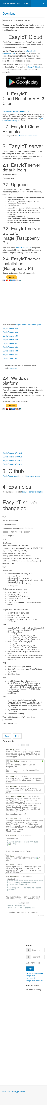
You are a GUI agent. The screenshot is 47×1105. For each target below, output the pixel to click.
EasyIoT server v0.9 (23, 247)
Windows (27, 20)
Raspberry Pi (19, 20)
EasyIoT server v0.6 (10, 339)
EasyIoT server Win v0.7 (12, 460)
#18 (7, 876)
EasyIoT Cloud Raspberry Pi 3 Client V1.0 (17, 111)
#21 (7, 835)
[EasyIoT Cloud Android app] (23, 81)
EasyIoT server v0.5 (10, 343)
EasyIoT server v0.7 (10, 336)
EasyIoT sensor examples (28, 136)
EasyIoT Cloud (34, 67)
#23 (7, 796)
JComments (41, 915)
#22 (7, 818)
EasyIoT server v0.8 (10, 332)
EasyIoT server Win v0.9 (12, 453)
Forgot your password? (35, 980)
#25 (7, 776)
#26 (7, 761)
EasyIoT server (8, 20)
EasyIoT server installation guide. (28, 324)
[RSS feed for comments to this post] (16, 741)
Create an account (33, 973)
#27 (7, 749)
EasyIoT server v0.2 (10, 354)
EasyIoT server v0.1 (10, 358)
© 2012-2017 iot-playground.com (14, 1091)
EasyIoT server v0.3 (10, 350)
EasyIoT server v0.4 (10, 347)
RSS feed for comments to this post (21, 907)
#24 (7, 786)
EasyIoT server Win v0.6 (12, 464)
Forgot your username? (30, 976)
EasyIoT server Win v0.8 (12, 456)
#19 (7, 864)
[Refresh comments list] (19, 741)
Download (9, 13)
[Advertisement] (12, 963)
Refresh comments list (16, 905)
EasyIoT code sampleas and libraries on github (21, 476)
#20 (7, 856)
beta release (13, 368)
